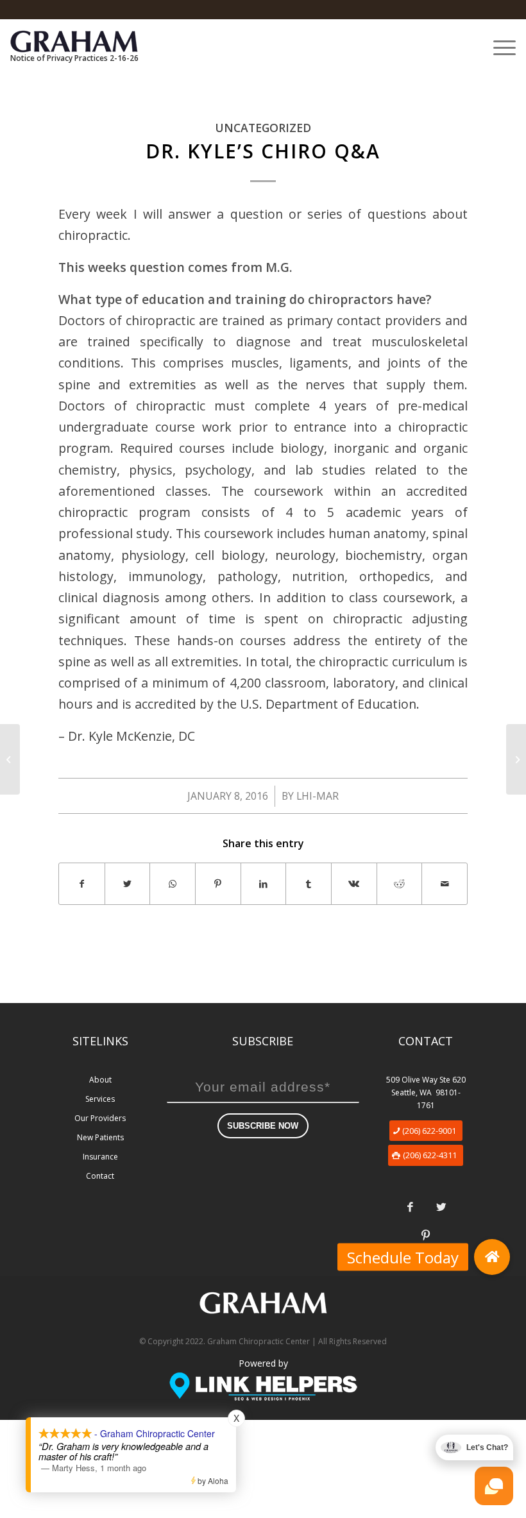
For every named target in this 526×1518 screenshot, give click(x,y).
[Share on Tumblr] (308, 883)
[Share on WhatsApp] (172, 883)
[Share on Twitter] (127, 883)
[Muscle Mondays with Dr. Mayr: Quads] (10, 759)
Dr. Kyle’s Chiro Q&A (263, 151)
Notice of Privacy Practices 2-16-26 (74, 58)
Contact (100, 1175)
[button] (492, 1257)
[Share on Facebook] (82, 883)
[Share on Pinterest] (218, 883)
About (100, 1079)
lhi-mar (317, 796)
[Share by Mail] (444, 883)
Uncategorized (263, 127)
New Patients (100, 1137)
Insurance (100, 1156)
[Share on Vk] (354, 883)
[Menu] (498, 47)
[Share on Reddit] (399, 883)
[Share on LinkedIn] (263, 883)
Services (100, 1098)
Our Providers (100, 1118)
